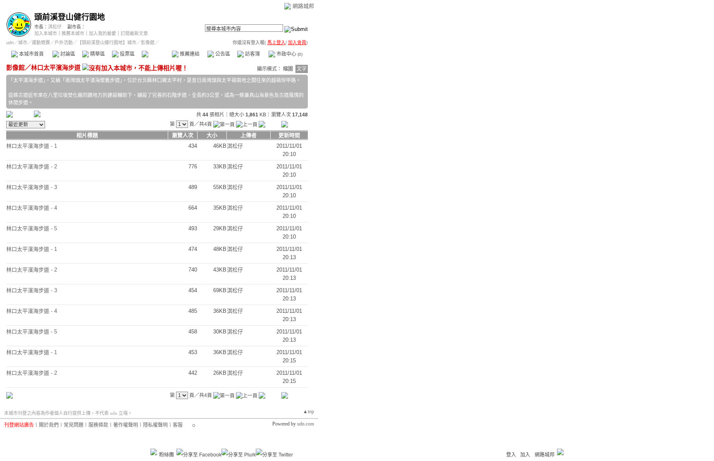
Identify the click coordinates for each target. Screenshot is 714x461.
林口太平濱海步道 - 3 (31, 187)
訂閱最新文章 (134, 33)
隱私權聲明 (155, 425)
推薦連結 (189, 54)
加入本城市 (45, 33)
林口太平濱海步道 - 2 (31, 166)
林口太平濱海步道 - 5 (31, 228)
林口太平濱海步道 (56, 67)
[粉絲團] (153, 452)
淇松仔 (55, 26)
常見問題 (73, 425)
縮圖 (288, 69)
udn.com (305, 424)
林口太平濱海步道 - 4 (31, 208)
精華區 (97, 54)
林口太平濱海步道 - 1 (31, 146)
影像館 (156, 54)
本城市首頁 (31, 54)
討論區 (67, 54)
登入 (511, 455)
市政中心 (288, 54)
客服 (178, 425)
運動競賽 (41, 42)
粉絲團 (166, 455)
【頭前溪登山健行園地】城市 (106, 42)
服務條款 (98, 425)
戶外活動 (64, 42)
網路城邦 (303, 6)
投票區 (127, 54)
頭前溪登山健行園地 (69, 17)
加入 (525, 455)
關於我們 (49, 425)
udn (10, 42)
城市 (22, 42)
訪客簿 (252, 54)
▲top (308, 411)
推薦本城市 (73, 33)
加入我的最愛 (102, 33)
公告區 (222, 54)
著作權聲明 (125, 425)
